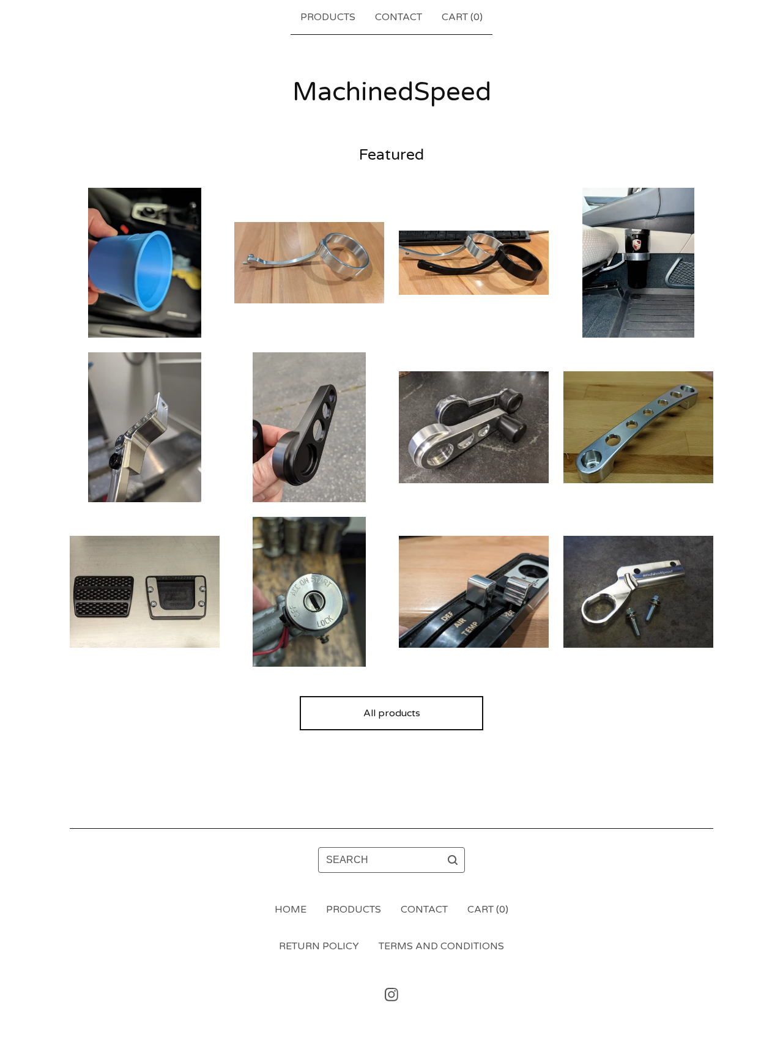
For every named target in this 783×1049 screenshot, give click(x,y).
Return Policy (319, 946)
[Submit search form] (452, 860)
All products (391, 713)
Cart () (462, 17)
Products (327, 17)
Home (290, 909)
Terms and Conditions (441, 946)
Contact (398, 17)
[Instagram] (391, 994)
